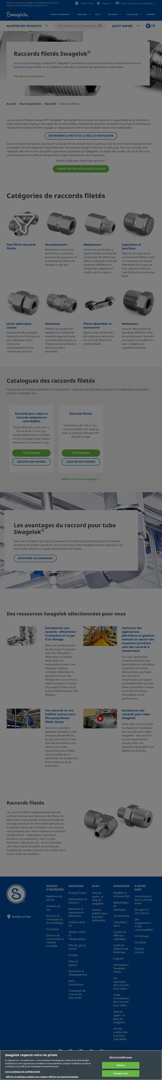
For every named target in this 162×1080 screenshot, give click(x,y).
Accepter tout (120, 1073)
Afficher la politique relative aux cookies (27, 1076)
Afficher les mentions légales (63, 1076)
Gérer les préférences (120, 1057)
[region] (81, 1065)
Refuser (121, 1065)
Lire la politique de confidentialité (22, 1071)
